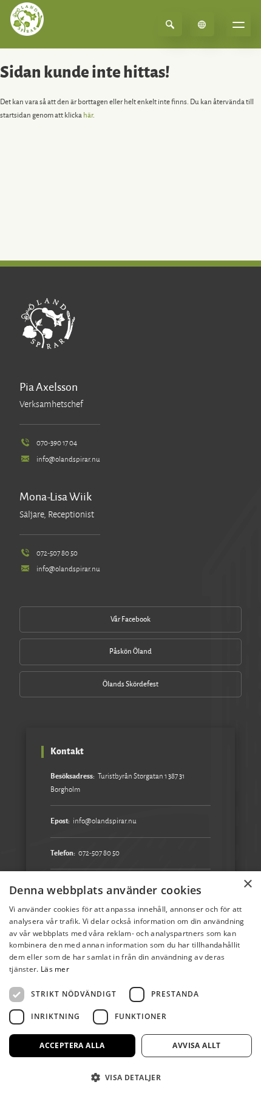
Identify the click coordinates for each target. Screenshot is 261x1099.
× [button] (247, 884)
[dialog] (130, 985)
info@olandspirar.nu (68, 459)
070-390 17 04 (56, 443)
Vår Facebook (130, 619)
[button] (130, 1077)
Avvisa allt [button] (196, 1045)
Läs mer (55, 969)
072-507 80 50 (57, 553)
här (88, 115)
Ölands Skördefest (130, 684)
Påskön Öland (130, 652)
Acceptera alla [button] (72, 1045)
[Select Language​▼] (202, 24)
